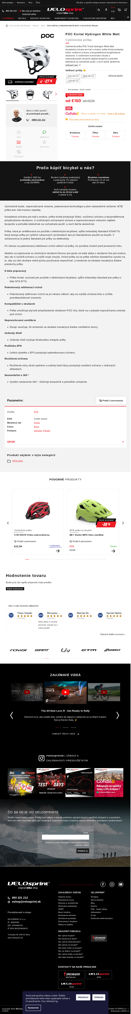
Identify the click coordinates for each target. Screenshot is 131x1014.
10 (78, 559)
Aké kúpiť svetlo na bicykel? (70, 948)
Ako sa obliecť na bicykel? (69, 951)
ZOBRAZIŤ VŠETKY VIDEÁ (63, 734)
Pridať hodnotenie (15, 589)
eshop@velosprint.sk (26, 901)
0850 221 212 (38, 120)
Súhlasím (98, 997)
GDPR (61, 909)
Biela (36, 427)
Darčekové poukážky (67, 918)
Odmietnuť (83, 997)
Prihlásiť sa (83, 851)
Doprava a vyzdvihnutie (68, 903)
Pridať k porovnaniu (112, 401)
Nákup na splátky (65, 924)
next (123, 523)
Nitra (30, 3)
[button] (34, 657)
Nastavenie (33, 1008)
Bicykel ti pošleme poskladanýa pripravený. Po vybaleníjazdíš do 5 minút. (65, 180)
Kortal (37, 423)
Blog (93, 903)
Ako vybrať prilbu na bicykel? (70, 954)
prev (8, 523)
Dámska (38, 431)
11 (83, 559)
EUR (113, 8)
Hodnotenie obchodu (67, 915)
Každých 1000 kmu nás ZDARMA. (32, 180)
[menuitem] (8, 18)
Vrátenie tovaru (64, 897)
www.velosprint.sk (15, 938)
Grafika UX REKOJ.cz (117, 1009)
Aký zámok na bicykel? (68, 945)
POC (36, 412)
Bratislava (21, 3)
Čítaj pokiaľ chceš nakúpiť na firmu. (84, 119)
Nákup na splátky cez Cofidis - (103, 114)
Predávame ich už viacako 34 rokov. (99, 180)
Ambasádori (96, 912)
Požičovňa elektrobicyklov (102, 918)
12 (88, 559)
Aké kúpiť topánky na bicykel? (71, 957)
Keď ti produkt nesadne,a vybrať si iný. (66, 192)
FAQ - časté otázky (99, 909)
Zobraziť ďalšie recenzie (112, 634)
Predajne (95, 897)
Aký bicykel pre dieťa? (67, 939)
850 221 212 (11, 11)
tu (57, 1001)
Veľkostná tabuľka (115, 76)
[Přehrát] (27, 692)
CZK (113, 11)
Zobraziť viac (73, 65)
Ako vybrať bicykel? (66, 936)
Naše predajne (7, 3)
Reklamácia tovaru (66, 900)
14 (99, 559)
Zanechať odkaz (29, 14)
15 (104, 559)
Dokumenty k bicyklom (67, 921)
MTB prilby (18, 461)
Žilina (38, 3)
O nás (93, 915)
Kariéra (94, 906)
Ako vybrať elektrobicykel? (69, 942)
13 (94, 559)
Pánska (46, 431)
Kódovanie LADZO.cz (120, 1011)
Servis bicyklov (97, 900)
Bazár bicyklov (64, 912)
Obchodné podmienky (67, 906)
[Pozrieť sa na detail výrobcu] (49, 36)
